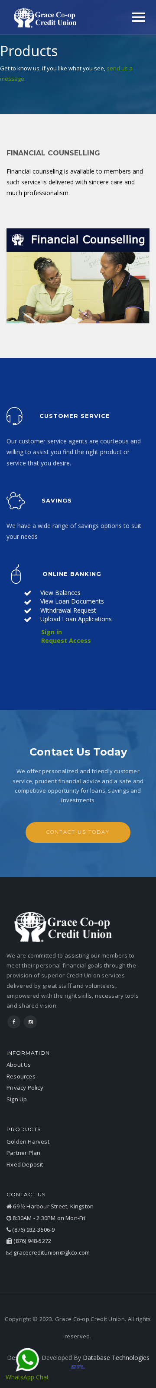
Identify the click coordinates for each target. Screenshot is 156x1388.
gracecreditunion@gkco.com (51, 1252)
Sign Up (16, 1099)
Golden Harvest (27, 1141)
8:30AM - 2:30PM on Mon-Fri (48, 1218)
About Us (18, 1065)
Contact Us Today (78, 832)
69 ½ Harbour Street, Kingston (53, 1206)
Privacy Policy (24, 1087)
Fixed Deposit (24, 1164)
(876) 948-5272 (31, 1241)
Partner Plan (23, 1153)
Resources (21, 1076)
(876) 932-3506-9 (33, 1229)
